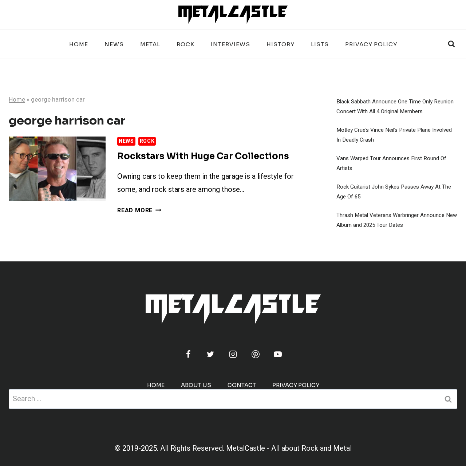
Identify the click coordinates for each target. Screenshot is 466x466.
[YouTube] (278, 354)
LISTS (320, 44)
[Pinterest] (256, 354)
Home (78, 44)
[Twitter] (210, 354)
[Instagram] (233, 354)
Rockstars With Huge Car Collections (203, 156)
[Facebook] (188, 354)
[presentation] (57, 169)
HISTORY (280, 44)
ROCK (185, 44)
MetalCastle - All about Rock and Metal (289, 448)
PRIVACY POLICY (371, 44)
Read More (139, 210)
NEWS (114, 44)
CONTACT (242, 385)
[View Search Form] (451, 44)
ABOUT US (196, 385)
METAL (150, 44)
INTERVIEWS (230, 44)
